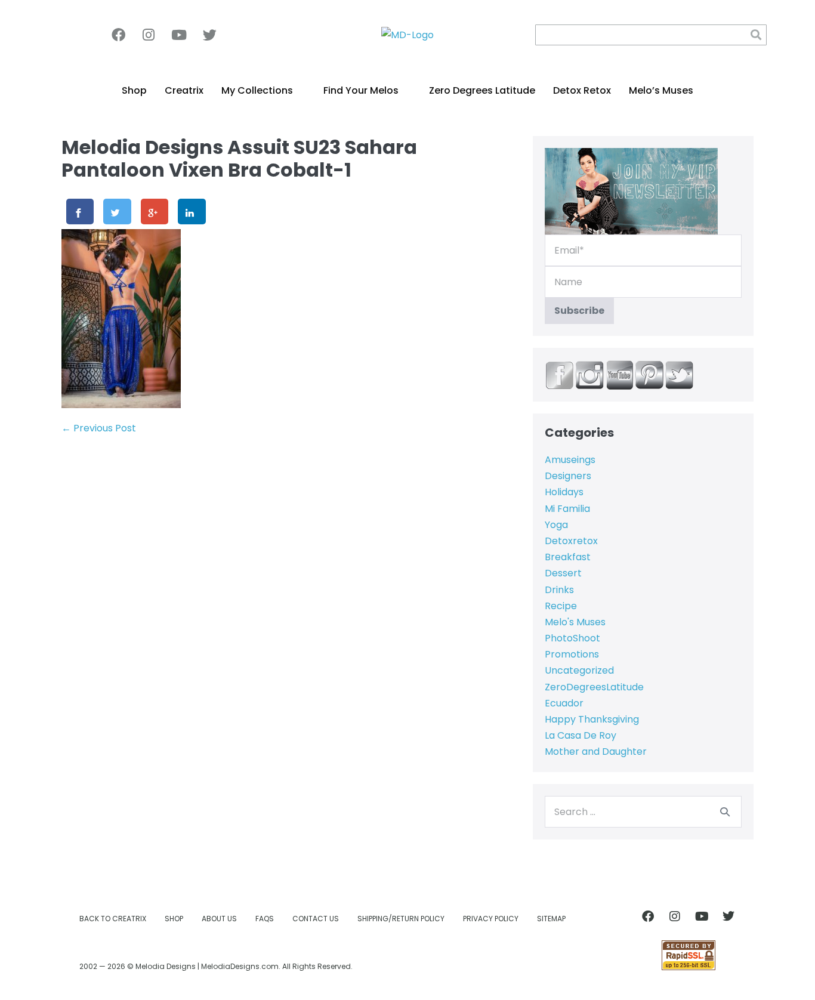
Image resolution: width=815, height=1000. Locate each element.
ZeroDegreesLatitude (594, 687)
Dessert (563, 573)
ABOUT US (219, 918)
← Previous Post (98, 428)
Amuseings (570, 460)
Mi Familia (567, 509)
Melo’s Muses (661, 90)
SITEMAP (551, 918)
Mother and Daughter (596, 751)
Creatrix (184, 90)
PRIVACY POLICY (490, 918)
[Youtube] (179, 34)
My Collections (257, 90)
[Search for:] (643, 812)
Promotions (572, 654)
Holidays (564, 492)
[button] (756, 35)
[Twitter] (209, 34)
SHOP (174, 918)
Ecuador (564, 703)
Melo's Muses (575, 622)
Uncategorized (579, 670)
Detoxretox (571, 541)
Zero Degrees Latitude (482, 90)
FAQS (264, 918)
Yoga (556, 525)
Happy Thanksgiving (592, 719)
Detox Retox (582, 90)
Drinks (559, 590)
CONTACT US (315, 918)
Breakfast (568, 557)
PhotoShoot (572, 638)
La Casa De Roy (580, 735)
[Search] (725, 811)
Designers (568, 476)
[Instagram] (148, 34)
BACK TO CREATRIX (112, 918)
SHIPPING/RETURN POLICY (400, 918)
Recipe (561, 606)
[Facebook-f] (118, 34)
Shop (134, 90)
